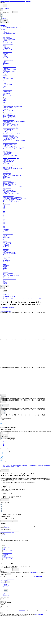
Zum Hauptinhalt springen (6, 1)
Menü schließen (6, 22)
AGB (4, 594)
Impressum (5, 587)
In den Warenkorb (4, 436)
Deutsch (5, 4)
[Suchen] (13, 12)
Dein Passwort (4, 530)
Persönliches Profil (8, 27)
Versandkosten (22, 610)
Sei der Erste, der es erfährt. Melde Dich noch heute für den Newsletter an (15, 566)
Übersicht (3, 27)
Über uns (5, 584)
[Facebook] (3, 442)
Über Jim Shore (6, 585)
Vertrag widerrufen (4, 580)
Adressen (14, 27)
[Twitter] (3, 445)
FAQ (4, 593)
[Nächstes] (4, 395)
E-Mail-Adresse (4, 567)
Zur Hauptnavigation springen (25, 1)
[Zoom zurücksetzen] (4, 405)
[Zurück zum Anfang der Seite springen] (2, 613)
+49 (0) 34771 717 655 (37, 576)
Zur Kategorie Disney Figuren (9, 33)
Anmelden (3, 25)
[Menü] (2, 10)
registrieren (5, 26)
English (5, 6)
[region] (26, 365)
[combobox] (6, 12)
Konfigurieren (14, 615)
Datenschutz (5, 586)
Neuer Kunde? (7, 527)
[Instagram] (3, 444)
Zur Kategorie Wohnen (7, 95)
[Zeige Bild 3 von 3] (3, 397)
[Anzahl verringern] (2, 433)
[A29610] (23, 312)
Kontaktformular (10, 579)
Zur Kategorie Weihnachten (8, 103)
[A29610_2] (23, 367)
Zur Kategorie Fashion (7, 84)
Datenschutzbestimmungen (35, 572)
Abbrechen (3, 534)
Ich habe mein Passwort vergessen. (7, 532)
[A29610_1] (23, 339)
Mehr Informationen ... (39, 614)
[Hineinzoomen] (7, 405)
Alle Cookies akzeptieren (22, 615)
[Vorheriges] (2, 395)
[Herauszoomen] (2, 405)
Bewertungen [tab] (6, 467)
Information (3, 582)
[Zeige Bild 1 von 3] (1, 397)
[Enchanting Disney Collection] (7, 307)
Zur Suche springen (15, 1)
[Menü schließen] (3, 97)
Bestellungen (18, 27)
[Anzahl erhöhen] (8, 433)
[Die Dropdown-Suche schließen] (16, 12)
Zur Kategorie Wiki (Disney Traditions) (11, 201)
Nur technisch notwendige (5, 615)
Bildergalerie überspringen (6, 311)
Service (2, 590)
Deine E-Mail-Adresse (5, 529)
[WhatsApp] (3, 443)
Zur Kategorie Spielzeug (8, 78)
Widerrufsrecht (6, 595)
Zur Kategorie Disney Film (8, 110)
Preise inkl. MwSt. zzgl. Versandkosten (8, 427)
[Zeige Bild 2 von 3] (2, 397)
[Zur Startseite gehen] (5, 8)
